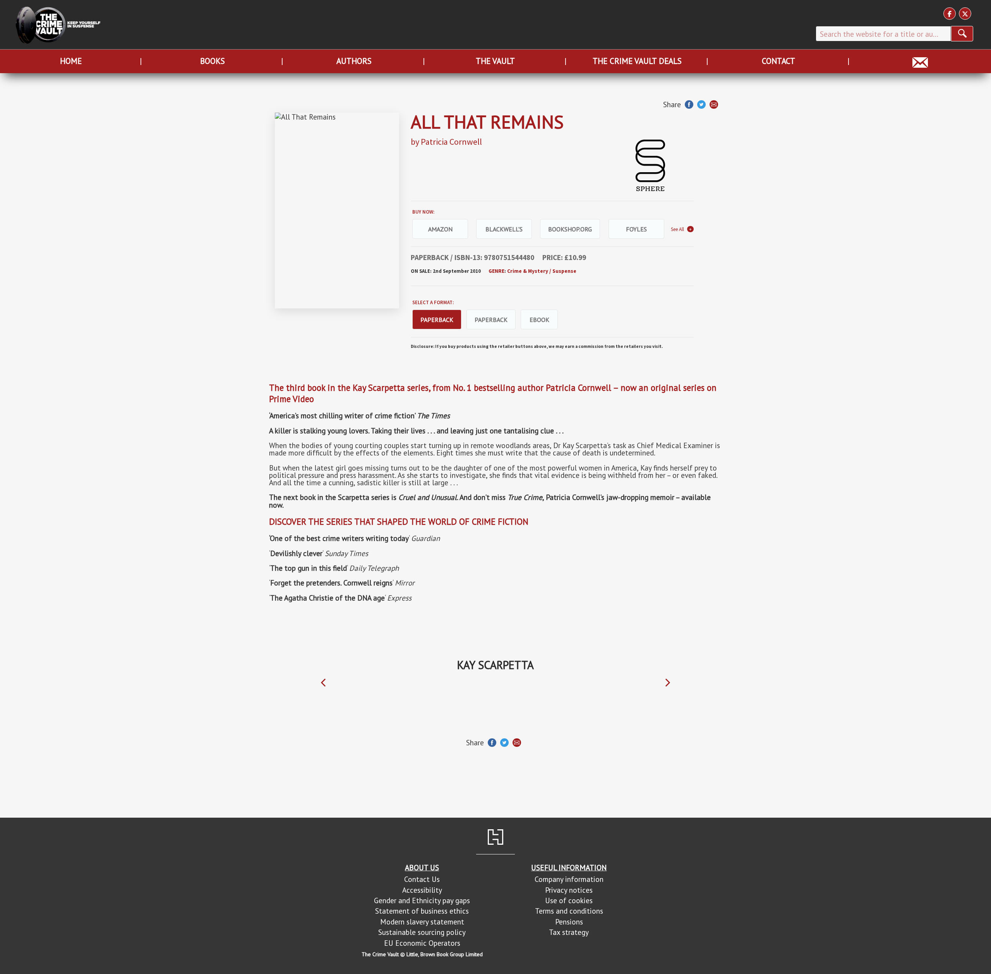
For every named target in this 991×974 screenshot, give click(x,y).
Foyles (636, 229)
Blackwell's (504, 229)
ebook (539, 320)
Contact (778, 61)
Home (71, 61)
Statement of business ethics (422, 911)
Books (212, 61)
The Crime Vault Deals (637, 61)
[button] (323, 683)
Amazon (440, 229)
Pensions (569, 921)
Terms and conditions (569, 911)
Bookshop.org (570, 229)
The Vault (495, 61)
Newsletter (920, 61)
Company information (569, 879)
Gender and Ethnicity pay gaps (422, 900)
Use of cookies (569, 900)
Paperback (491, 320)
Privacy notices (569, 890)
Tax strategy (569, 932)
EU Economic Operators (422, 943)
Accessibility (422, 890)
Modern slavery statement (422, 921)
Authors (354, 61)
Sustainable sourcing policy (422, 932)
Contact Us (422, 879)
